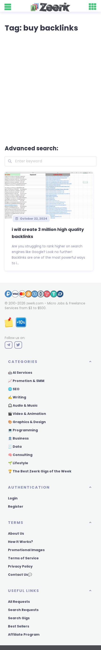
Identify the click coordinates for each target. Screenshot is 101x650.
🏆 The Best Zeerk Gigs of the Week (39, 471)
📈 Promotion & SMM (26, 380)
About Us (16, 533)
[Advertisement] (50, 87)
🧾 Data (15, 446)
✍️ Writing (17, 397)
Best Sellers (18, 626)
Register (15, 506)
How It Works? (20, 541)
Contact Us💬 (20, 574)
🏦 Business (18, 438)
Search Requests (23, 609)
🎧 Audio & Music (23, 405)
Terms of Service (23, 558)
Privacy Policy (20, 566)
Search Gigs (19, 618)
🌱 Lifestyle (18, 463)
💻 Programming (23, 430)
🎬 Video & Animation (27, 413)
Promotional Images (26, 550)
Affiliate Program (23, 634)
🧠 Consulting (20, 454)
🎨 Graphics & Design (27, 422)
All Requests (19, 601)
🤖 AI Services (20, 372)
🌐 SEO (13, 389)
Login (13, 498)
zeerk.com (34, 303)
